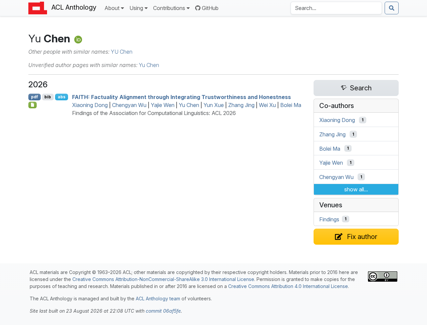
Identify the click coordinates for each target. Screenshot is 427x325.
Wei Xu (267, 105)
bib (47, 96)
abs (61, 96)
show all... (356, 189)
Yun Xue (213, 105)
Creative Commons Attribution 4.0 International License (288, 286)
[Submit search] (392, 8)
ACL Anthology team (158, 298)
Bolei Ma (290, 105)
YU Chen (121, 51)
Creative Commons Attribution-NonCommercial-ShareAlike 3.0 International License (163, 279)
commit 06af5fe (163, 311)
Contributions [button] (169, 8)
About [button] (111, 8)
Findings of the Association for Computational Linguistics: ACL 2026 (154, 113)
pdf (34, 96)
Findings (329, 219)
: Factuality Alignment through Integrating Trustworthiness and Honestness (181, 97)
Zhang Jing (241, 105)
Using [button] (136, 8)
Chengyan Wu (129, 105)
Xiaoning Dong (90, 105)
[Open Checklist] (32, 105)
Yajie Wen (162, 105)
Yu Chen (149, 65)
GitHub (210, 8)
